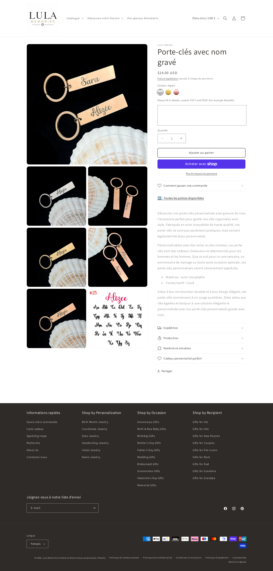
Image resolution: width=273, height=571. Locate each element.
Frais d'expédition (167, 78)
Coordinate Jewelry (94, 429)
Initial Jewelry (91, 450)
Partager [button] (166, 371)
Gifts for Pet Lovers (205, 450)
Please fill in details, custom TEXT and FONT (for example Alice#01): (196, 100)
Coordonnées (239, 557)
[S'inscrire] (94, 508)
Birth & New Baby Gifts (151, 429)
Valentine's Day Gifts (150, 478)
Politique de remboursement (124, 557)
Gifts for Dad (201, 464)
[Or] (168, 92)
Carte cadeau (35, 429)
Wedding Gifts (146, 457)
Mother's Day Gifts (149, 443)
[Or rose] (176, 92)
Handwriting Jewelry (95, 443)
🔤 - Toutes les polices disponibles (180, 198)
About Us (33, 450)
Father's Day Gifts (148, 450)
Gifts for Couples (203, 443)
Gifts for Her (200, 422)
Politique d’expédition (217, 557)
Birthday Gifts (146, 436)
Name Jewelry (91, 457)
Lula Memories (50, 557)
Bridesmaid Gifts (148, 464)
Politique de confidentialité (157, 557)
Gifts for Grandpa (204, 478)
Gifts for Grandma (204, 471)
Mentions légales (237, 561)
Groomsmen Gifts (148, 471)
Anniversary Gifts (148, 422)
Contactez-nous (37, 457)
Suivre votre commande (42, 422)
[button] (74, 18)
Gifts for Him (201, 429)
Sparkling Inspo (37, 436)
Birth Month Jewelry (95, 422)
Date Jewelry (90, 436)
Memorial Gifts (146, 485)
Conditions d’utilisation (189, 557)
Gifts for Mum (201, 457)
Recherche (33, 443)
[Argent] (160, 92)
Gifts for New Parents (206, 436)
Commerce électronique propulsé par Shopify (81, 557)
